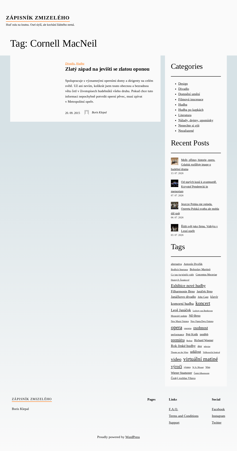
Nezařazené (186, 130)
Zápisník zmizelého (38, 18)
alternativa (176, 263)
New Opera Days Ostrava (202, 321)
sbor (200, 346)
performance (177, 334)
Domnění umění (189, 94)
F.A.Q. (173, 409)
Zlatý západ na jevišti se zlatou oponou (107, 69)
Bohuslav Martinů (200, 269)
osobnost (200, 327)
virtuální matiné (200, 359)
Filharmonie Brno (183, 291)
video (176, 359)
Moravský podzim (179, 316)
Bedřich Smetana (179, 269)
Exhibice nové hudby (188, 285)
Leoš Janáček (181, 310)
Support (174, 422)
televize (207, 346)
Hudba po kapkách (190, 110)
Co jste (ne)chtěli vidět (182, 274)
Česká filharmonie (201, 373)
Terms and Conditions (183, 416)
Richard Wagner (203, 340)
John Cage (203, 297)
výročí (176, 366)
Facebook (218, 409)
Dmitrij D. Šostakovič (180, 280)
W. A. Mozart (198, 367)
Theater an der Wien (179, 352)
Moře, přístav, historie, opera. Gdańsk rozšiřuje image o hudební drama (193, 164)
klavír (214, 297)
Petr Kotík (192, 334)
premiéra (178, 340)
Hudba (80, 63)
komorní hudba (182, 304)
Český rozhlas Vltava (183, 378)
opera (176, 327)
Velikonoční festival (211, 352)
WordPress (132, 437)
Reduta (189, 341)
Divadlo (70, 63)
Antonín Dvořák (193, 263)
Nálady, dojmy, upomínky (195, 120)
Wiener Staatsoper (181, 372)
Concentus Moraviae (206, 274)
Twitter (216, 422)
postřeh (204, 334)
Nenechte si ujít (188, 125)
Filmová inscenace (190, 99)
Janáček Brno (205, 291)
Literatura (184, 115)
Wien (208, 367)
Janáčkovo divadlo (183, 297)
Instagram (218, 416)
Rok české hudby (183, 346)
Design (183, 83)
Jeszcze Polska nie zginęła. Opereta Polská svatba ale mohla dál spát (195, 209)
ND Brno (195, 315)
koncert (203, 303)
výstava (187, 367)
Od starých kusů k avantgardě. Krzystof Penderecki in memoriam (194, 186)
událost (195, 352)
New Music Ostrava (180, 321)
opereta (187, 328)
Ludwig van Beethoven (203, 310)
